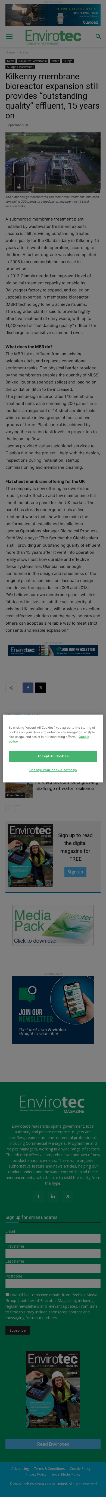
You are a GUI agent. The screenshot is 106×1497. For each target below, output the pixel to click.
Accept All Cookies (53, 756)
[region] (53, 748)
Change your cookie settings (53, 770)
